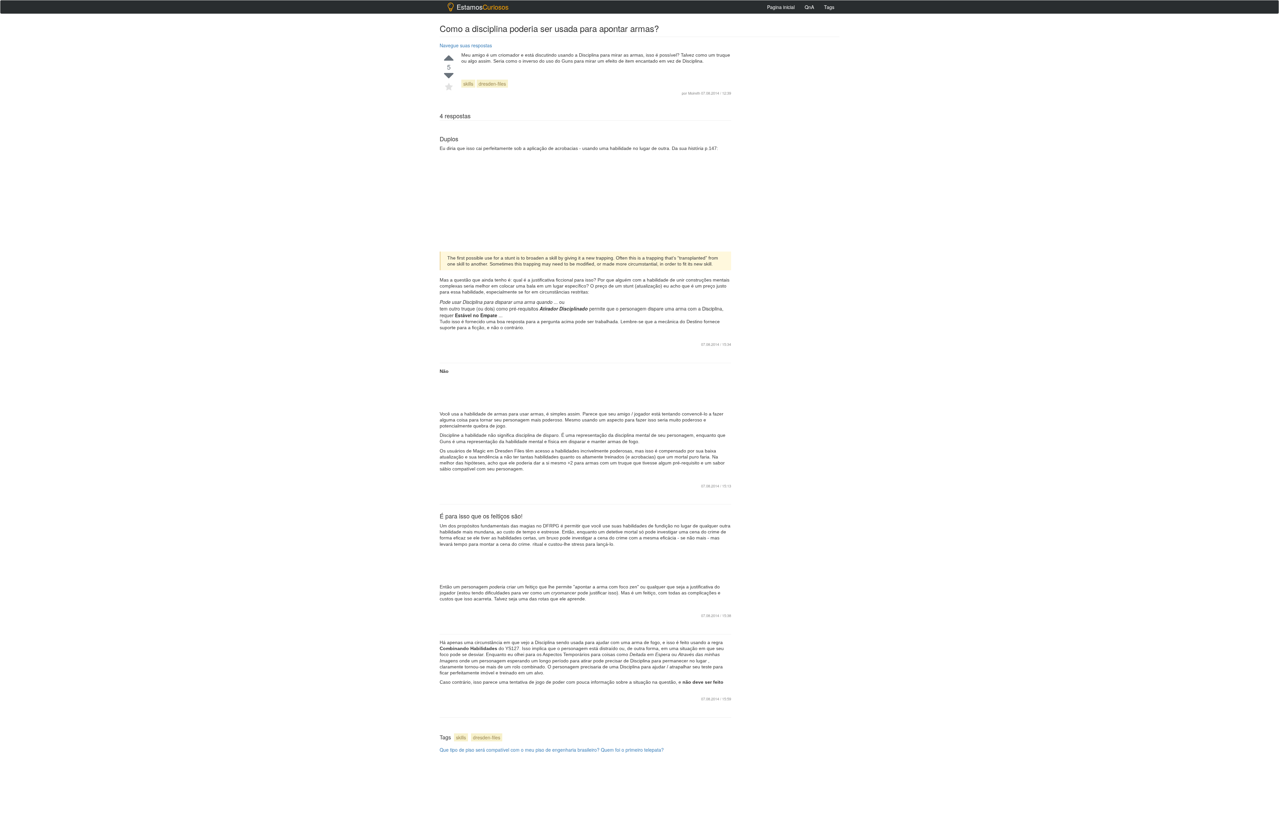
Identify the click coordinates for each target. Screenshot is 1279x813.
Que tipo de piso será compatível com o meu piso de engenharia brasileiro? (520, 749)
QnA (809, 7)
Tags (829, 7)
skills (468, 83)
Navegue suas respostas (466, 45)
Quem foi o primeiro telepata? (632, 749)
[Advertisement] (585, 201)
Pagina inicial (781, 7)
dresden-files (492, 83)
